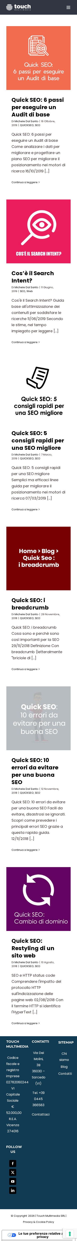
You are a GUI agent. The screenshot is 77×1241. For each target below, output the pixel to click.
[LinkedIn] (12, 1190)
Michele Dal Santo (26, 121)
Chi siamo (64, 1056)
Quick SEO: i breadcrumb (30, 603)
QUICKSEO (27, 125)
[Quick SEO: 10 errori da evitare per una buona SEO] (38, 718)
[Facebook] (12, 1163)
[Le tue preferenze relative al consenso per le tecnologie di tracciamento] (70, 1234)
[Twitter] (12, 1172)
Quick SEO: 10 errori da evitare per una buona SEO (34, 771)
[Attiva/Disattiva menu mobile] (69, 7)
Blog (64, 1066)
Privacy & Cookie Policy (38, 1222)
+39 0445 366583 (38, 1098)
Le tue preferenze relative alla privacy (42, 1235)
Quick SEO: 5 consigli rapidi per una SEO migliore (37, 440)
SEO (37, 125)
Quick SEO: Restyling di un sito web (32, 948)
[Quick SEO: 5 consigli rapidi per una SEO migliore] (38, 391)
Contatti (64, 1073)
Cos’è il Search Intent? (32, 276)
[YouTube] (12, 1181)
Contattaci (40, 1114)
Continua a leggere (24, 182)
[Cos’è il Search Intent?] (38, 231)
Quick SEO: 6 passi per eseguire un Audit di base (37, 107)
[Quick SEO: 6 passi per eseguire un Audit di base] (38, 58)
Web (29, 291)
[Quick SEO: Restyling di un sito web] (38, 899)
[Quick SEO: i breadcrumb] (38, 558)
